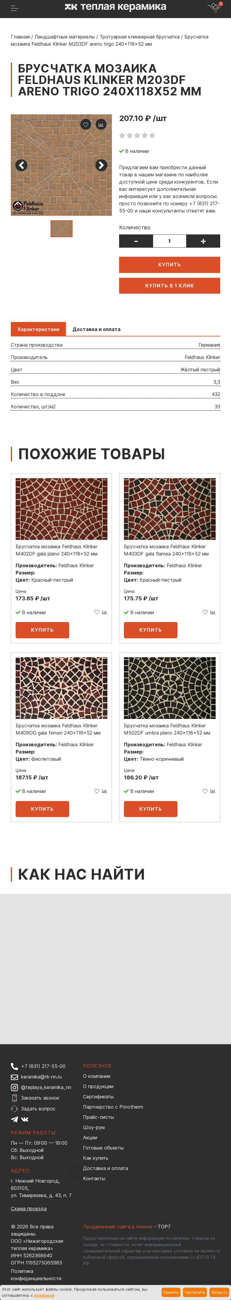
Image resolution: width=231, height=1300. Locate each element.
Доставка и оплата (105, 1168)
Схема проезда (29, 1209)
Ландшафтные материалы (65, 37)
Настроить (195, 1292)
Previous (21, 165)
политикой (44, 1295)
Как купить (95, 1158)
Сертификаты (98, 1097)
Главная (20, 37)
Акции (90, 1137)
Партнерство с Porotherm (113, 1107)
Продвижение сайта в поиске (117, 1227)
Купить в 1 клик (169, 286)
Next (101, 165)
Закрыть (219, 1292)
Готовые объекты (103, 1148)
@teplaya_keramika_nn (46, 1087)
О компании (96, 1076)
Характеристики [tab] (38, 329)
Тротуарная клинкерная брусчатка (140, 37)
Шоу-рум (94, 1127)
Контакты (94, 1178)
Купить (169, 265)
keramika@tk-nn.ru (41, 1077)
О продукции (98, 1086)
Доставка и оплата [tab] (96, 329)
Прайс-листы (98, 1117)
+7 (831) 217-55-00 (43, 1066)
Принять (171, 1292)
